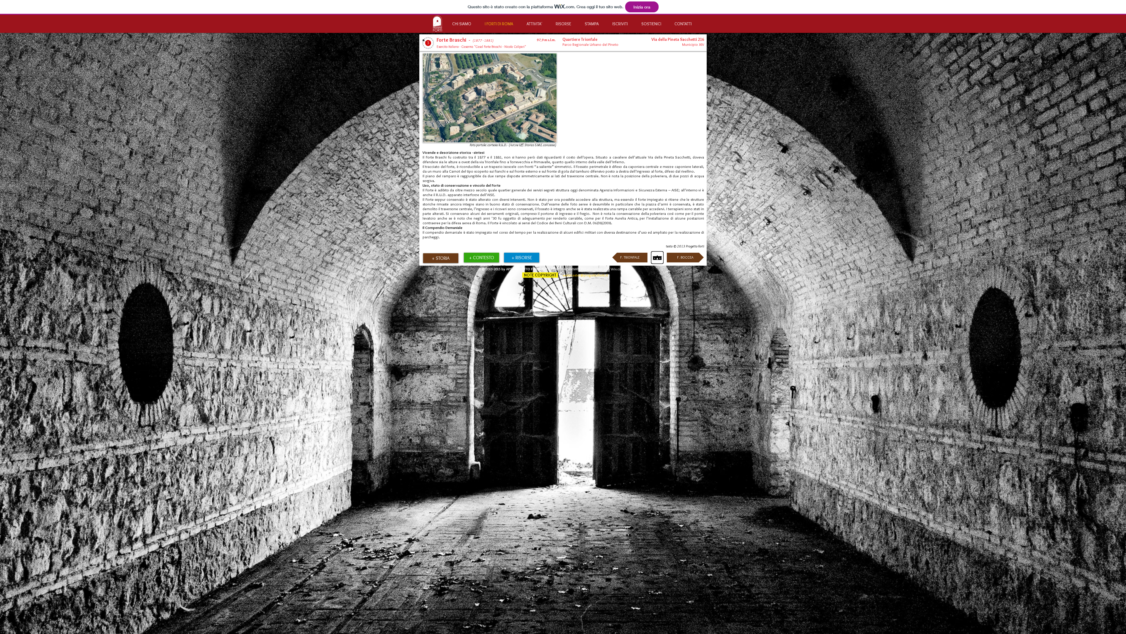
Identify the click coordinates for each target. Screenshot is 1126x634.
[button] (440, 258)
